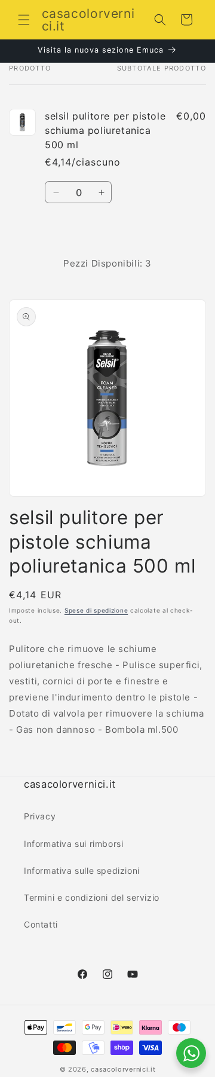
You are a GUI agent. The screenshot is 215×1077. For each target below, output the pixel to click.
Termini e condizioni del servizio (91, 897)
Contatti (41, 924)
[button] (24, 20)
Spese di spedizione (96, 610)
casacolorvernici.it (123, 1069)
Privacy (40, 816)
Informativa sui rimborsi (73, 844)
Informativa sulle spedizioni (82, 870)
